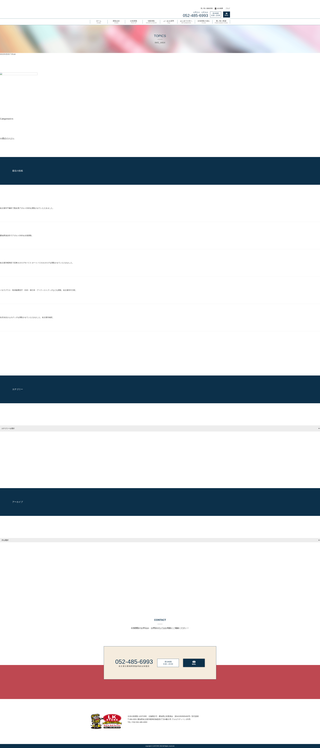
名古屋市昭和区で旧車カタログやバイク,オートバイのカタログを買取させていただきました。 (37, 263)
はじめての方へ (186, 22)
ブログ (228, 8)
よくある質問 (169, 22)
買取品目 (116, 22)
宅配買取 (151, 22)
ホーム (99, 22)
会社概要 (220, 8)
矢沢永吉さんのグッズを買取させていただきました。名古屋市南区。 (27, 317)
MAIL (226, 15)
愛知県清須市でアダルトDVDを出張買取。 (16, 235)
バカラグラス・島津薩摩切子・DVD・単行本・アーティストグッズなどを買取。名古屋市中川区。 (38, 290)
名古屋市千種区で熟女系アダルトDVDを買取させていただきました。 (27, 208)
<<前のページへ (7, 138)
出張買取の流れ (204, 22)
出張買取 (133, 22)
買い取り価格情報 (207, 8)
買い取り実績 (221, 22)
